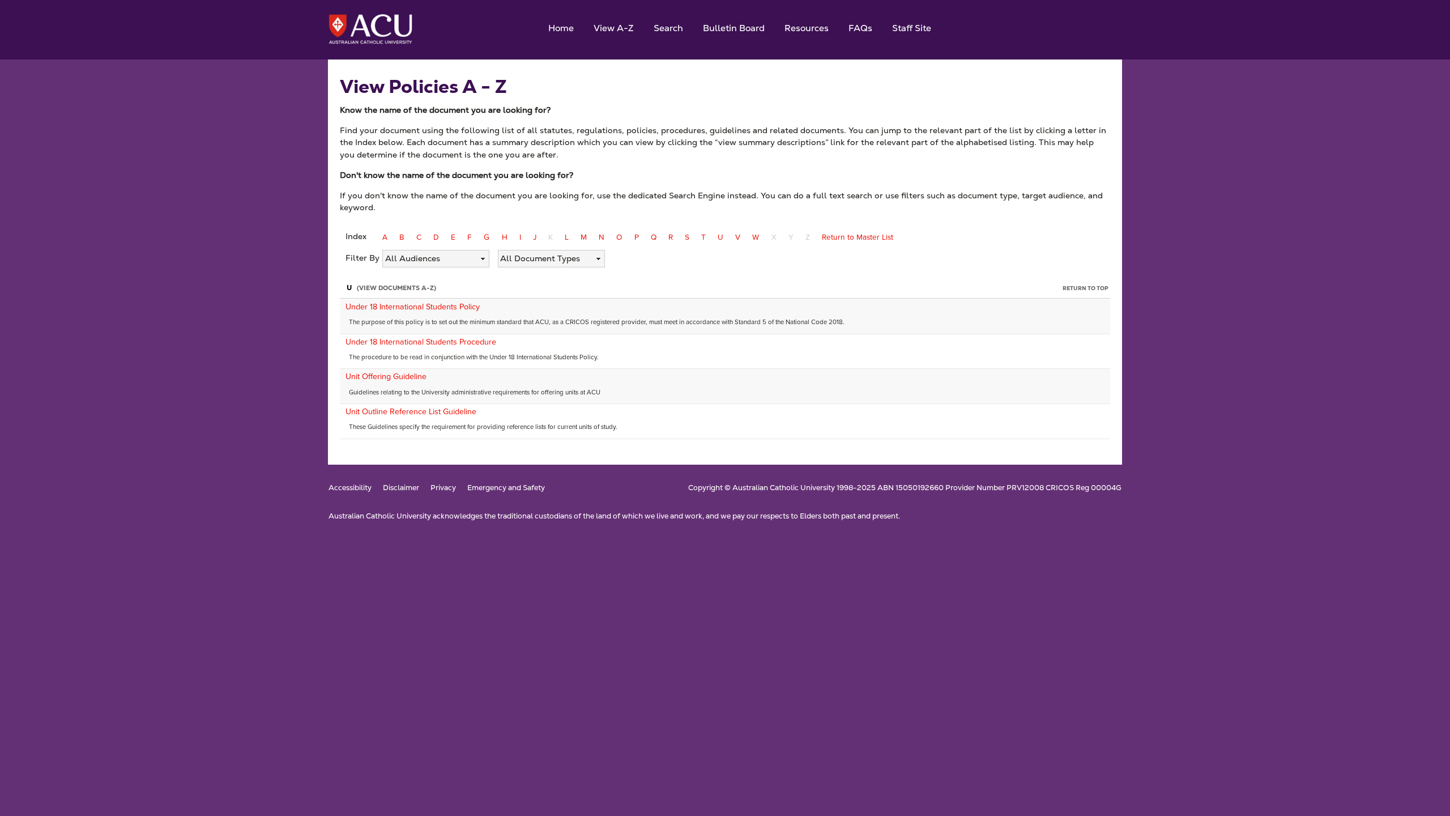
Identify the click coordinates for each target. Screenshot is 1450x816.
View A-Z (614, 28)
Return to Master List (857, 237)
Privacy (443, 488)
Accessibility (350, 488)
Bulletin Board (734, 28)
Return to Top (1085, 288)
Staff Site (911, 28)
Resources (806, 28)
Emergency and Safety (506, 488)
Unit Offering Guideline (386, 376)
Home (561, 28)
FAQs (860, 28)
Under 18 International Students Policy (413, 306)
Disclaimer (401, 488)
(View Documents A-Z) (396, 288)
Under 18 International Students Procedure (421, 341)
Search (668, 28)
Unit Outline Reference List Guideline (411, 411)
